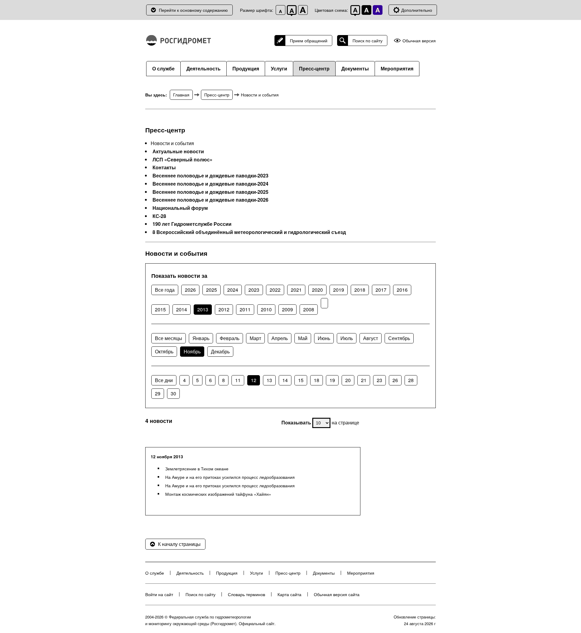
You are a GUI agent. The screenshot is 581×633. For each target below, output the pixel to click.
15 (301, 380)
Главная (181, 95)
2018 (359, 289)
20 (348, 380)
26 (395, 380)
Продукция (245, 68)
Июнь (324, 338)
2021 (296, 289)
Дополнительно (416, 10)
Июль (346, 338)
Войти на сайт (159, 594)
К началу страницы (179, 543)
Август (370, 338)
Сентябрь (399, 338)
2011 (245, 309)
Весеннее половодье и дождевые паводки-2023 (210, 175)
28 (411, 380)
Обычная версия (419, 41)
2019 (338, 289)
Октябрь (164, 351)
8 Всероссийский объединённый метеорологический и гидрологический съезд (249, 232)
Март (255, 338)
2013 (202, 309)
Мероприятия (397, 68)
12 (253, 380)
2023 (253, 289)
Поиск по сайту (367, 40)
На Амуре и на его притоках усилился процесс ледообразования (230, 477)
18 (316, 380)
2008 (308, 309)
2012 (223, 309)
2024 (232, 289)
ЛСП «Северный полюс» (182, 159)
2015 (160, 309)
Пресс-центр (314, 68)
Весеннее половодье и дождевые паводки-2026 (210, 199)
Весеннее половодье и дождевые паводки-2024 (210, 183)
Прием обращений (308, 40)
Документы (355, 68)
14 (285, 380)
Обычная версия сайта (336, 594)
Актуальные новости (178, 151)
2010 (266, 309)
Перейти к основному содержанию (193, 10)
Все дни (164, 380)
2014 (181, 309)
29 (157, 393)
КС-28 (159, 216)
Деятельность (203, 68)
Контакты (164, 167)
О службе (163, 68)
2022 (275, 289)
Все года (165, 289)
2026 (190, 289)
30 (173, 393)
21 (363, 380)
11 (238, 380)
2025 (211, 289)
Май (302, 338)
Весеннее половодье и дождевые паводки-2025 (210, 192)
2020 (317, 289)
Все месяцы (168, 338)
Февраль (229, 338)
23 (379, 380)
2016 (402, 289)
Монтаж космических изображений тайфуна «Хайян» (218, 494)
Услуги (279, 68)
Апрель (279, 338)
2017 (381, 289)
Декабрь (220, 351)
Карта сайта (289, 594)
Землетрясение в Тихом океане (196, 469)
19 (332, 380)
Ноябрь (192, 351)
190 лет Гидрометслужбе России (192, 224)
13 (269, 380)
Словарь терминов (246, 594)
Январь (200, 338)
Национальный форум (180, 208)
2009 (287, 309)
